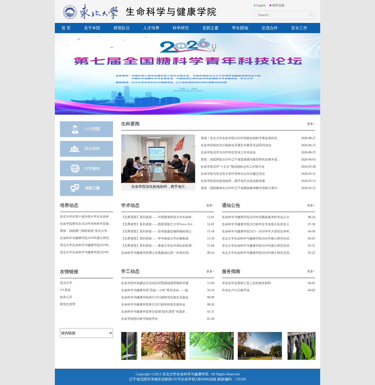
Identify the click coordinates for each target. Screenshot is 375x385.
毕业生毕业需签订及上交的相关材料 (246, 283)
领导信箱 (278, 5)
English (261, 5)
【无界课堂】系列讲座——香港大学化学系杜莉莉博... (157, 245)
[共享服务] (86, 168)
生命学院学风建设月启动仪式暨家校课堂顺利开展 (155, 283)
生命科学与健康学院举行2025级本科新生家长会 (153, 304)
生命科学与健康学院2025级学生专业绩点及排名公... (257, 224)
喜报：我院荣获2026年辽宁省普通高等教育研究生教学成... (240, 159)
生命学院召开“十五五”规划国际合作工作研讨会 (233, 166)
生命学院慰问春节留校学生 (139, 319)
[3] (210, 359)
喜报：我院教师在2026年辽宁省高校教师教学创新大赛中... (240, 188)
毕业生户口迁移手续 (235, 290)
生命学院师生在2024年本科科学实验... (85, 223)
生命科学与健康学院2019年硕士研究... (85, 238)
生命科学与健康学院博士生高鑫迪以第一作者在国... (156, 253)
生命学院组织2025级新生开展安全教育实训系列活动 (236, 145)
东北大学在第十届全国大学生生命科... (85, 216)
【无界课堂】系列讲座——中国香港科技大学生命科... (157, 217)
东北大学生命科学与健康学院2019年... (85, 245)
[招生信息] (86, 149)
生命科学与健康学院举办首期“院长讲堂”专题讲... (154, 311)
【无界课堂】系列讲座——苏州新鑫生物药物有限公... (157, 231)
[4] (258, 359)
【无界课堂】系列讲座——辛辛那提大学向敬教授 (155, 238)
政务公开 (66, 297)
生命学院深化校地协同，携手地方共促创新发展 (233, 181)
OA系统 (65, 290)
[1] (308, 359)
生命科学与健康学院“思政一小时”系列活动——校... (155, 290)
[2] (162, 359)
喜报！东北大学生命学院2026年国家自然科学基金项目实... (240, 138)
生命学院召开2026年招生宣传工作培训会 (228, 152)
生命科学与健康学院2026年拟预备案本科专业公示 (255, 217)
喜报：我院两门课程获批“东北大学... (84, 231)
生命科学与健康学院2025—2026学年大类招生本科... (257, 231)
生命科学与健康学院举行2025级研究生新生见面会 (155, 297)
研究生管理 (67, 304)
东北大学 (66, 283)
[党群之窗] (86, 188)
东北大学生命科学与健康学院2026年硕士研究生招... (257, 238)
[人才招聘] (86, 129)
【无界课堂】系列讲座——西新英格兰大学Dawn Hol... (157, 224)
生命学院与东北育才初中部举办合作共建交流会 (233, 174)
